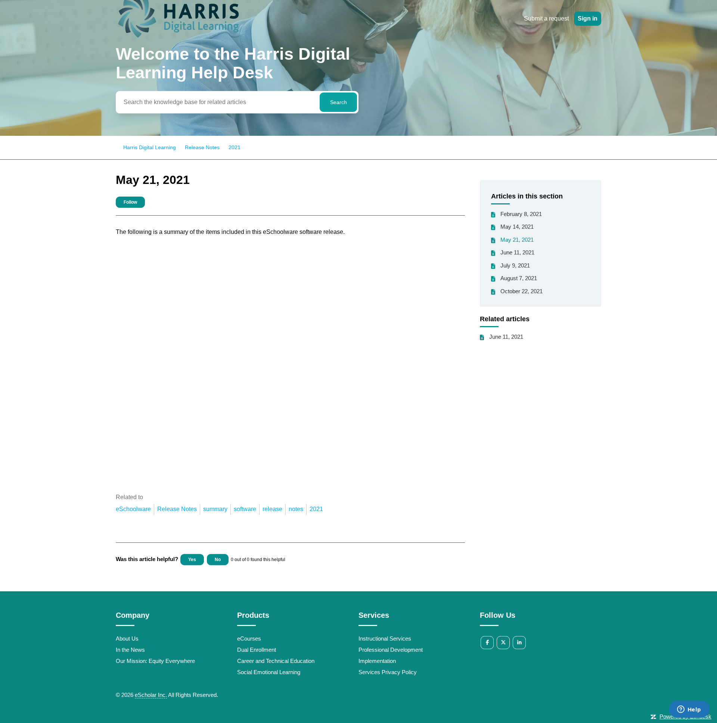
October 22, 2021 (521, 291)
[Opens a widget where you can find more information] (689, 710)
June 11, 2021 (517, 252)
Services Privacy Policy (387, 672)
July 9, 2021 (515, 265)
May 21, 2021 (517, 240)
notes (296, 509)
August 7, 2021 (518, 278)
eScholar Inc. (151, 695)
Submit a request (546, 18)
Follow (130, 202)
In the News (130, 650)
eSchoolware (133, 509)
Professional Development (390, 650)
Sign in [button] (588, 18)
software (245, 509)
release (272, 509)
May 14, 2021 (517, 226)
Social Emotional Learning (268, 672)
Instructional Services (384, 638)
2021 (234, 147)
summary (215, 509)
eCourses (249, 638)
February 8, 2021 (521, 214)
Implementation (377, 661)
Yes (192, 559)
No (218, 559)
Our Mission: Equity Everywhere (155, 661)
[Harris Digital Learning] (178, 38)
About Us (127, 638)
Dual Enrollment (256, 650)
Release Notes (202, 147)
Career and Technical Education (275, 661)
